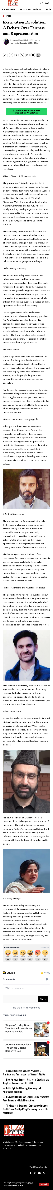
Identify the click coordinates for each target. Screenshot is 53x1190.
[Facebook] (30, 1173)
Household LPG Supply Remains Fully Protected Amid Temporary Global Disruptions (26, 1098)
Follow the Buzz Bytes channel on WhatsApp (27, 111)
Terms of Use (17, 1185)
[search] (41, 3)
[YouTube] (39, 1173)
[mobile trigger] (5, 3)
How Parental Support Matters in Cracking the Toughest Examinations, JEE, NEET (26, 1081)
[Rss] (44, 1173)
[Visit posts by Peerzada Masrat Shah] (6, 41)
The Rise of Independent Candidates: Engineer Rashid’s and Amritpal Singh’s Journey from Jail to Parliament (25, 1109)
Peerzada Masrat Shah (19, 40)
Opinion (8, 16)
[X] (34, 1173)
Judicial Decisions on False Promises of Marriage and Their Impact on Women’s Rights (24, 1072)
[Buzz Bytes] (13, 3)
